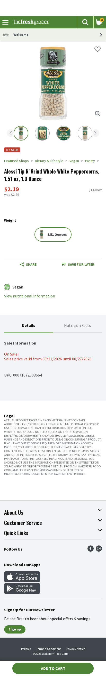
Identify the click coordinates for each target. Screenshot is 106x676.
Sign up (14, 629)
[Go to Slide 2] (42, 133)
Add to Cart (53, 668)
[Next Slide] (95, 133)
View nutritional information (29, 296)
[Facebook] (90, 550)
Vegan (74, 160)
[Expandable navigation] (5, 22)
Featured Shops (16, 160)
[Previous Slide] (10, 133)
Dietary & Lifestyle (49, 160)
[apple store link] (22, 580)
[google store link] (22, 592)
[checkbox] (97, 49)
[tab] (28, 325)
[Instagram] (99, 550)
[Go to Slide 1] (21, 133)
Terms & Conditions (48, 649)
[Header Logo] (30, 22)
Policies (26, 649)
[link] (78, 264)
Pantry (90, 160)
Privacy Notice (75, 649)
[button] (85, 22)
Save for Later (81, 264)
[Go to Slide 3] (63, 133)
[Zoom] (97, 113)
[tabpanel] (53, 356)
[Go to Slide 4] (85, 133)
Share (31, 264)
